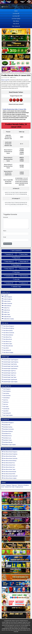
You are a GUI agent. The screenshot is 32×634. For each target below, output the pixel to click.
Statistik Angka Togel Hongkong (10, 362)
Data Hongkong (6, 391)
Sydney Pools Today (9, 486)
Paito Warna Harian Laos (9, 467)
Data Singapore (6, 389)
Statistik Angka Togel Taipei (9, 377)
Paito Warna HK (14, 622)
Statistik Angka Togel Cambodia (10, 366)
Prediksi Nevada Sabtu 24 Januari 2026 (16, 75)
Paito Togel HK (4, 295)
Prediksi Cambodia (7, 303)
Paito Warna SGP (12, 623)
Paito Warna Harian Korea (9, 465)
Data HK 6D (5, 411)
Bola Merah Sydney (7, 427)
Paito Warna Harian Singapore (10, 451)
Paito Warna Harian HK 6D (9, 473)
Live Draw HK (16, 13)
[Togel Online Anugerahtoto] (16, 583)
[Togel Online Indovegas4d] (16, 615)
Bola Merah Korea (7, 435)
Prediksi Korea (6, 310)
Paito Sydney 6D (16, 26)
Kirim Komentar (7, 243)
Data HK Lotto (5, 630)
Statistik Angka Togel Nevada (10, 379)
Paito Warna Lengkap (8, 352)
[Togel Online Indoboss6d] (16, 501)
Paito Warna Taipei (7, 343)
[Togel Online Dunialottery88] (16, 577)
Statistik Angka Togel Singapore (10, 359)
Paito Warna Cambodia (8, 332)
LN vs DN (16, 279)
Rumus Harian (24, 254)
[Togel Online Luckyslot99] (16, 564)
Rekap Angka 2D (16, 265)
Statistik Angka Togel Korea (9, 373)
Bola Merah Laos (7, 438)
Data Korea (5, 402)
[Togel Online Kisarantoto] (16, 57)
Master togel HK (5, 80)
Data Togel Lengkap (8, 415)
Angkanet (11, 627)
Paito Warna (16, 21)
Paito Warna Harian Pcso (9, 462)
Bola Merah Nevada (7, 442)
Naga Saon (25, 622)
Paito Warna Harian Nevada (9, 471)
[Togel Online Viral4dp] (16, 69)
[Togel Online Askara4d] (16, 526)
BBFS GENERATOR (17, 250)
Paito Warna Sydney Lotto (14, 628)
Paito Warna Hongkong (8, 328)
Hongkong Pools (19, 486)
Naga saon (14, 485)
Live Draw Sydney (16, 18)
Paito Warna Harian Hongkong (10, 454)
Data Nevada (6, 408)
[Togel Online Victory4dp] (16, 507)
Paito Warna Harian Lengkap (9, 478)
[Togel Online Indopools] (16, 602)
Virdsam (3, 485)
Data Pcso (5, 400)
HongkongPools (5, 628)
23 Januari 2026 (6, 77)
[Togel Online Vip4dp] (16, 571)
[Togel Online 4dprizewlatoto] (16, 545)
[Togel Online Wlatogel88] (16, 539)
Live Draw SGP (16, 16)
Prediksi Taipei (6, 314)
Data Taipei (5, 406)
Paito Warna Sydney (8, 330)
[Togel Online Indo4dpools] (16, 558)
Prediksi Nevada (7, 316)
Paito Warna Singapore (8, 326)
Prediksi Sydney (7, 301)
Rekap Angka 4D (9, 268)
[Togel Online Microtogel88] (16, 495)
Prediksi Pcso (6, 307)
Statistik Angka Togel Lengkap (10, 381)
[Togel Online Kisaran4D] (16, 50)
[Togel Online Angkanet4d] (16, 596)
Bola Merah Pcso (7, 433)
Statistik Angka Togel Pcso (9, 370)
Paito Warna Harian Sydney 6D (10, 476)
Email (4, 237)
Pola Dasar (17, 272)
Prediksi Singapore (7, 296)
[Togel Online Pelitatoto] (16, 63)
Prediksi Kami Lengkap (8, 318)
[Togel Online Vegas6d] (16, 520)
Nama (4, 230)
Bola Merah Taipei (7, 440)
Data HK (18, 623)
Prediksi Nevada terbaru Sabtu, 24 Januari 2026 (14, 109)
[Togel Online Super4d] (16, 44)
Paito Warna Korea (7, 339)
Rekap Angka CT (9, 261)
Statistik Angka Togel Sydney (10, 364)
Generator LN (9, 254)
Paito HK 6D (16, 23)
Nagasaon (8, 485)
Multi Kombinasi (24, 276)
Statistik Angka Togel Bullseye (10, 368)
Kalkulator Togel (16, 286)
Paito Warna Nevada (8, 345)
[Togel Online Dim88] (16, 37)
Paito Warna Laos (7, 341)
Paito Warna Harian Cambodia (10, 458)
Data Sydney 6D (7, 413)
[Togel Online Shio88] (16, 609)
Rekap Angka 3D (23, 261)
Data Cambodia (6, 395)
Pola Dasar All (24, 268)
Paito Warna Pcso (7, 337)
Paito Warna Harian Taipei (9, 469)
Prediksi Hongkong (7, 299)
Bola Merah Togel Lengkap (9, 444)
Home (16, 11)
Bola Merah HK (6, 424)
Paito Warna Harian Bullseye (9, 460)
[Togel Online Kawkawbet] (16, 514)
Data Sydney (6, 393)
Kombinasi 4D (9, 283)
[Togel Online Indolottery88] (16, 590)
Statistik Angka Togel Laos (9, 375)
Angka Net (8, 622)
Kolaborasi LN (24, 283)
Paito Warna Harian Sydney (9, 456)
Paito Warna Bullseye (8, 335)
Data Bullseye (6, 397)
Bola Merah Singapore (8, 422)
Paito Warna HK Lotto (25, 628)
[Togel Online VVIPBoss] (16, 31)
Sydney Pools (16, 627)
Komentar (14, 77)
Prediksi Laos (6, 312)
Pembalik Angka (9, 276)
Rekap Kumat (16, 258)
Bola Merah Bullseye (8, 431)
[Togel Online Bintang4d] (16, 533)
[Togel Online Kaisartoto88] (16, 552)
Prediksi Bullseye (7, 305)
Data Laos (5, 404)
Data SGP (22, 623)
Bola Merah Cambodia (8, 429)
